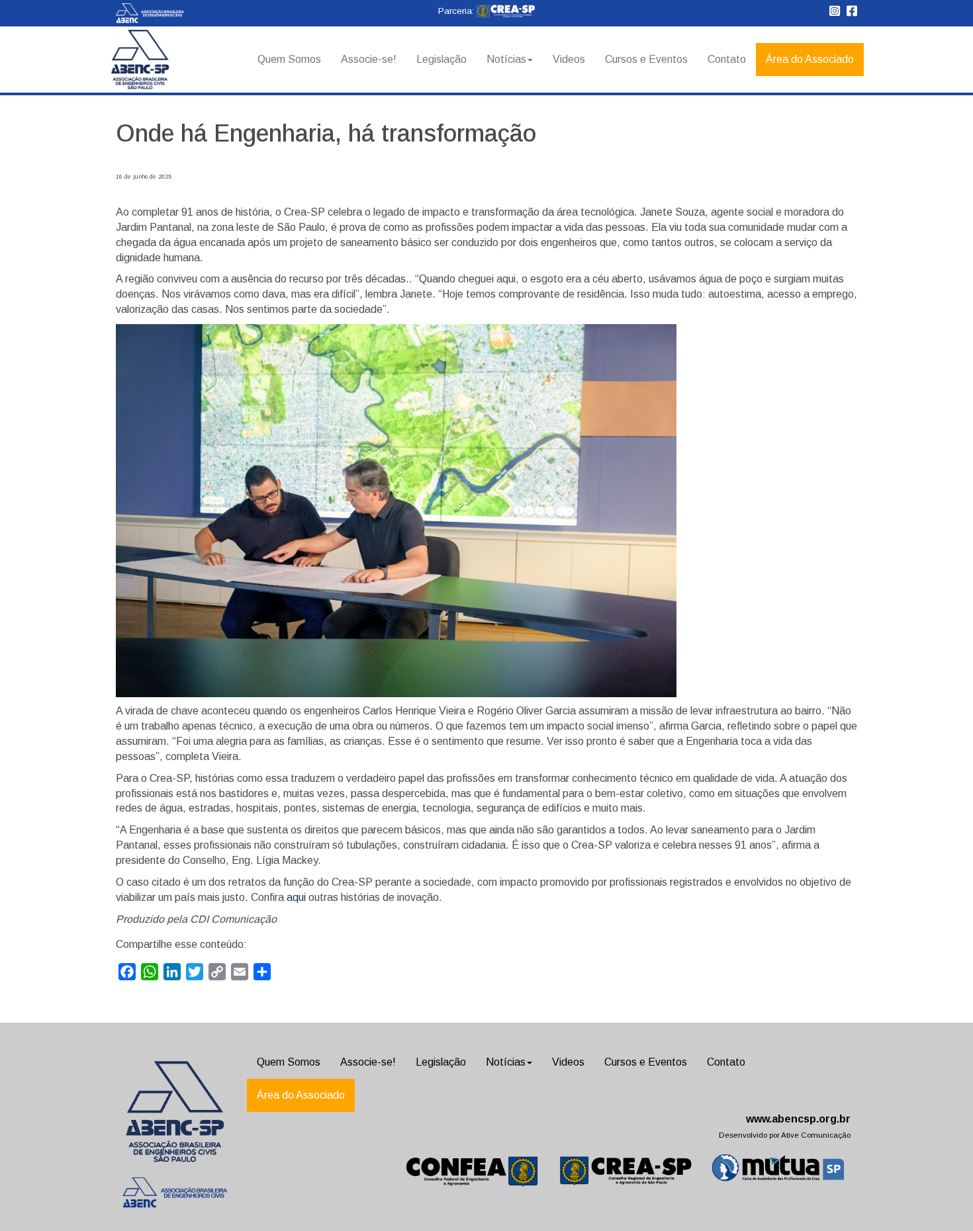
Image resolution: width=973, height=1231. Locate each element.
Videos (569, 59)
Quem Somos (289, 59)
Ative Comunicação (816, 1135)
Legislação (441, 59)
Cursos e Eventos (646, 59)
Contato (727, 59)
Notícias (506, 59)
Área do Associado (810, 59)
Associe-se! (368, 59)
